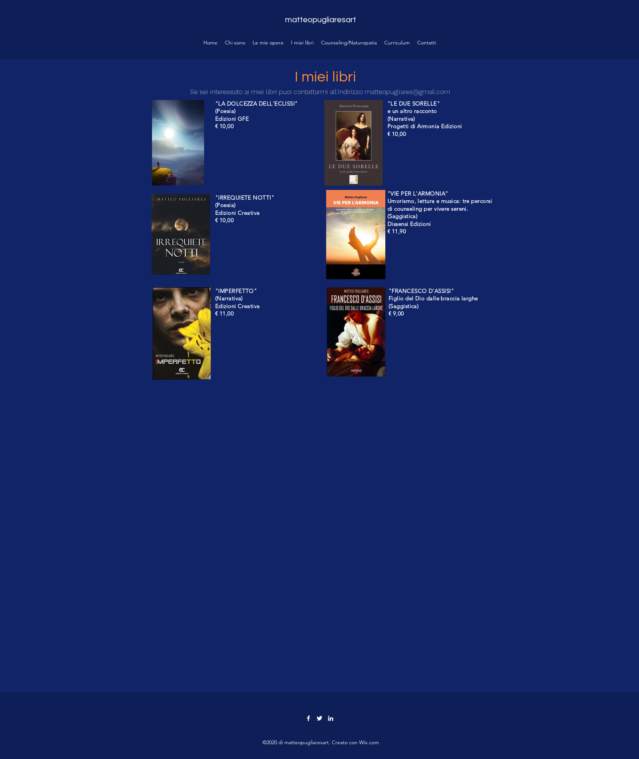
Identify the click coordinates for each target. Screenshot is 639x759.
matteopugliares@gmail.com (407, 92)
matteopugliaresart (320, 20)
